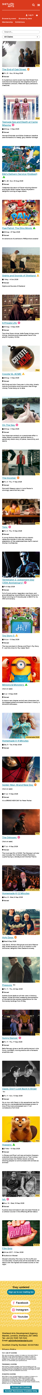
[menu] (38, 5)
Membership (7, 22)
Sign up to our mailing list (21, 1292)
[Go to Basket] (38, 15)
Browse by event (9, 18)
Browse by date (25, 18)
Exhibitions (20, 22)
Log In (30, 15)
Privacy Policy (9, 1349)
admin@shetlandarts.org (20, 1341)
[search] (33, 5)
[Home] (8, 4)
